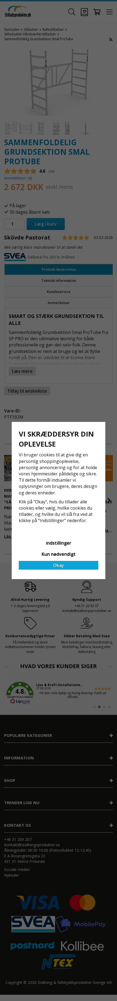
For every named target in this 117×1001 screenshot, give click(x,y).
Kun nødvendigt (59, 554)
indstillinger (58, 543)
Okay (58, 565)
